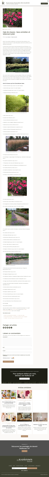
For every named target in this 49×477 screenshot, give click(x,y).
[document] (24, 238)
